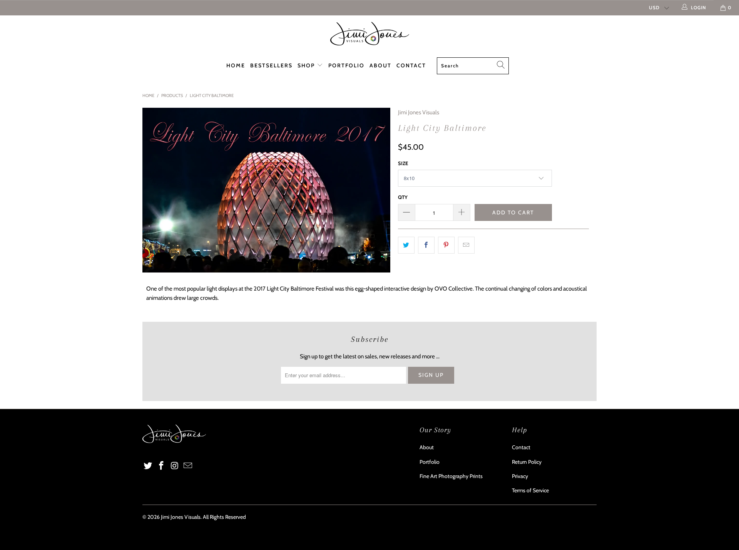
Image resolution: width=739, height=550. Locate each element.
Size (403, 163)
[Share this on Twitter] (406, 245)
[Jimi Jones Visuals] (369, 33)
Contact (411, 65)
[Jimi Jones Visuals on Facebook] (161, 466)
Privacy (520, 476)
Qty (403, 197)
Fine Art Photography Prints (451, 476)
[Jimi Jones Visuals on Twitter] (148, 466)
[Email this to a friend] (466, 245)
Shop (307, 65)
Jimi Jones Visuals (418, 112)
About (380, 65)
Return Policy (527, 461)
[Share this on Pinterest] (446, 245)
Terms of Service (530, 490)
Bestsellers (271, 65)
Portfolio (346, 65)
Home (235, 65)
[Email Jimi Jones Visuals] (188, 466)
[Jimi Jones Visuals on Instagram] (175, 466)
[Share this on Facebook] (426, 245)
